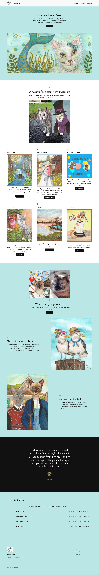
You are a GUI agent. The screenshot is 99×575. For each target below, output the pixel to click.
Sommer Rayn (17, 3)
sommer (78, 511)
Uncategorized (85, 511)
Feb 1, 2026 (71, 511)
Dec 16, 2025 (71, 526)
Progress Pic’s (20, 511)
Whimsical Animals (49, 197)
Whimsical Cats (79, 250)
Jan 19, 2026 (71, 521)
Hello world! (20, 526)
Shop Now (49, 312)
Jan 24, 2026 (71, 516)
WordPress (16, 567)
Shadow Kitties (19, 196)
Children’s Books (79, 188)
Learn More (49, 25)
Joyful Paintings (49, 249)
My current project (22, 521)
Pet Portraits (19, 254)
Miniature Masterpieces (24, 516)
